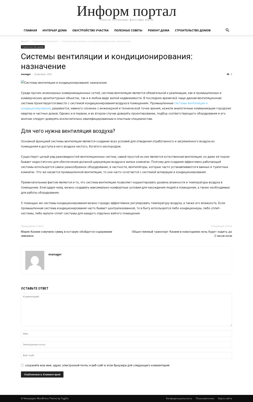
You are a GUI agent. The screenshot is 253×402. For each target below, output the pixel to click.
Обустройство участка (90, 30)
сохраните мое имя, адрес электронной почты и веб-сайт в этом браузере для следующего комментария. (97, 365)
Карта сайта (225, 398)
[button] (227, 31)
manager (26, 74)
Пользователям (205, 398)
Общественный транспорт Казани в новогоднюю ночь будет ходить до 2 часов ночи (182, 234)
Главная (30, 30)
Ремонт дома (158, 30)
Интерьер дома (54, 30)
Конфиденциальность (179, 398)
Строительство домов (193, 30)
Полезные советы (128, 30)
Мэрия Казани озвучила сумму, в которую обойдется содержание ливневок (66, 234)
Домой (25, 41)
